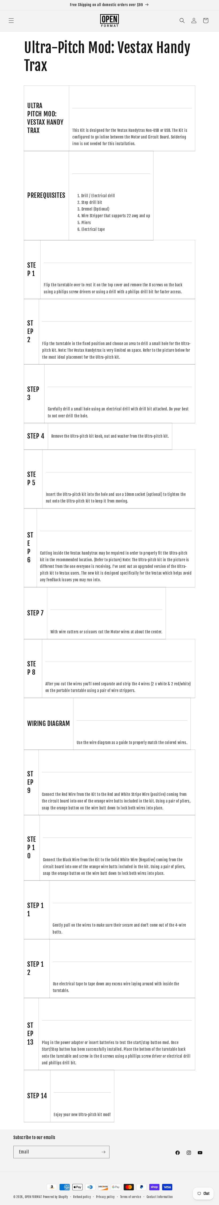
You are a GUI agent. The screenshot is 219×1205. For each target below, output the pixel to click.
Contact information (160, 1197)
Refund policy (82, 1197)
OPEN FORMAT (33, 1197)
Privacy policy (105, 1197)
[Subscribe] (103, 1152)
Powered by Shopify (55, 1197)
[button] (11, 20)
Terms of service (130, 1197)
